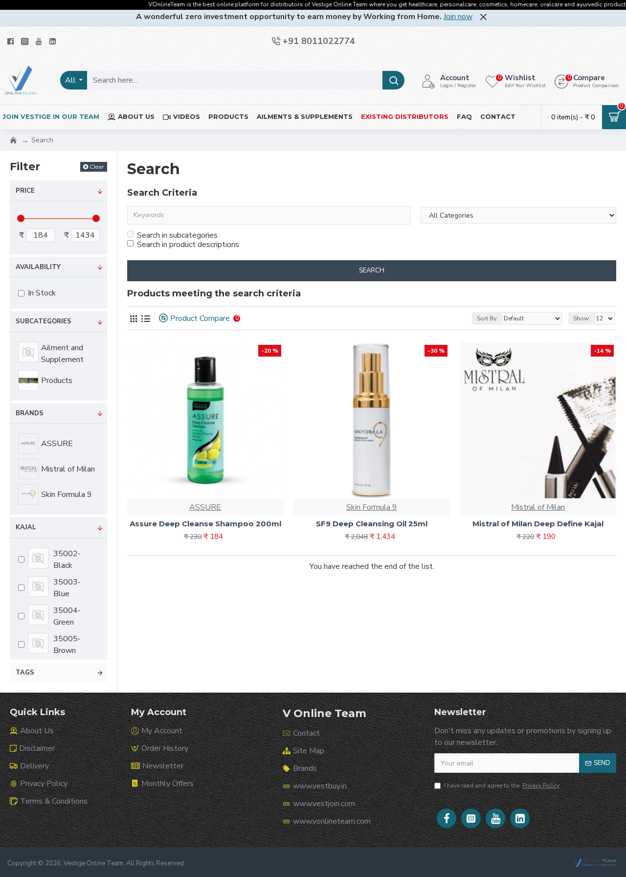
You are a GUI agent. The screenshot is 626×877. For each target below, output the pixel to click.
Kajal (26, 527)
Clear (96, 166)
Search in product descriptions (188, 244)
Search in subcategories (177, 235)
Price (25, 190)
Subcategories (43, 321)
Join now (458, 16)
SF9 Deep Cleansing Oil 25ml (371, 523)
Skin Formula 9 (371, 507)
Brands (30, 413)
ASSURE (205, 507)
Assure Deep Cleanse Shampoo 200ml (205, 523)
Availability (38, 267)
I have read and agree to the (501, 785)
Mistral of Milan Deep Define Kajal (538, 523)
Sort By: (487, 318)
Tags (25, 672)
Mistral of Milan (538, 507)
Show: (581, 318)
